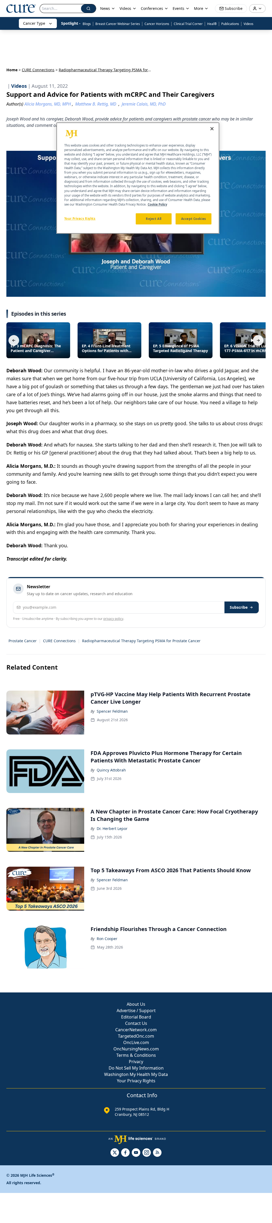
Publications (230, 24)
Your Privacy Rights (136, 1081)
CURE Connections (38, 69)
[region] (137, 178)
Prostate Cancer (22, 640)
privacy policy (113, 618)
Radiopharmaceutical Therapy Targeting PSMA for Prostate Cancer (141, 640)
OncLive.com (136, 1042)
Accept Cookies (193, 219)
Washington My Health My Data (136, 1074)
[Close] (212, 129)
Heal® (212, 24)
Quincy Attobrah (111, 770)
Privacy (136, 1062)
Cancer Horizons (156, 24)
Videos (248, 24)
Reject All (154, 219)
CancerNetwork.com (136, 1030)
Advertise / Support (136, 1010)
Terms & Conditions (136, 1055)
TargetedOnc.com (136, 1036)
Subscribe (239, 607)
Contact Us (136, 1023)
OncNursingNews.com (136, 1049)
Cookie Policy (157, 204)
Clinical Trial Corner (188, 24)
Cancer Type (34, 23)
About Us (136, 1004)
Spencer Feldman (112, 711)
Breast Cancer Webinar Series (117, 24)
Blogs (87, 24)
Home (12, 69)
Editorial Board (136, 1017)
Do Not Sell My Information (136, 1068)
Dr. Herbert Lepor (112, 828)
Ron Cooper (107, 938)
